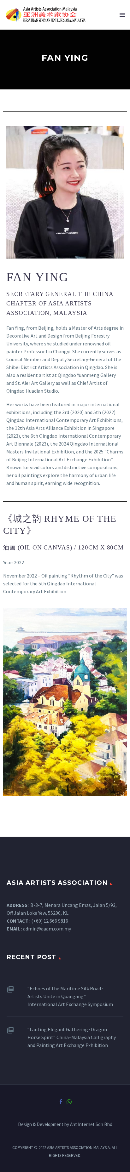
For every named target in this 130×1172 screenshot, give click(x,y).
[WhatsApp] (69, 1101)
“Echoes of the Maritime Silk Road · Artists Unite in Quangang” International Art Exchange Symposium (70, 996)
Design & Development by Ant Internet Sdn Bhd (65, 1124)
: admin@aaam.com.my (39, 928)
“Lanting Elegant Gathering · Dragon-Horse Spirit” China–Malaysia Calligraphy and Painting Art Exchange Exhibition (71, 1037)
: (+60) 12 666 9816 (37, 921)
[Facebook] (60, 1101)
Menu (122, 15)
